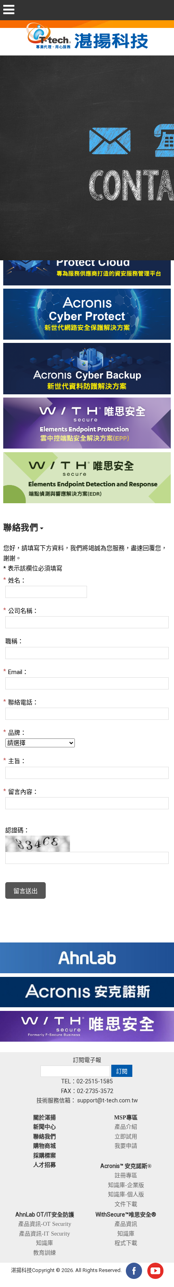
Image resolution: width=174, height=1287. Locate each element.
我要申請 (126, 1145)
